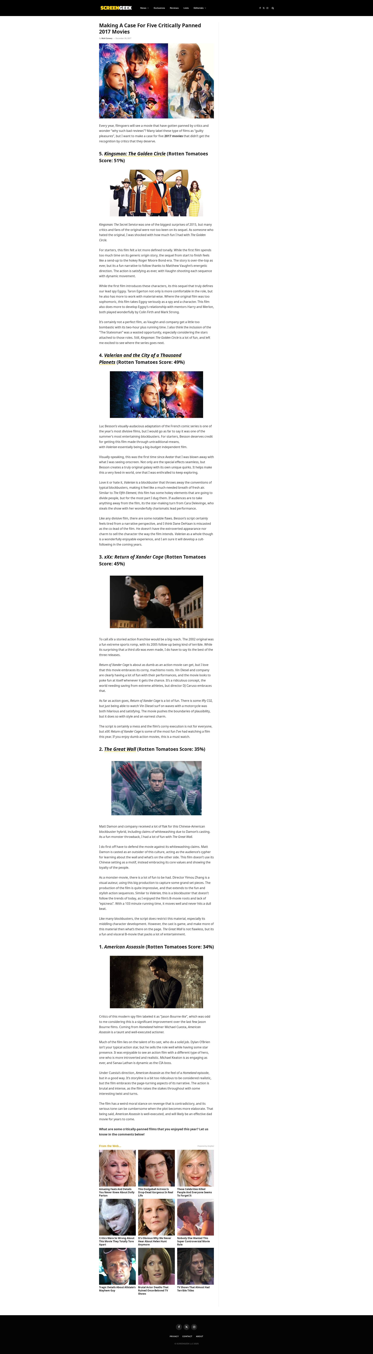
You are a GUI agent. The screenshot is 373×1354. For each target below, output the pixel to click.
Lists (186, 8)
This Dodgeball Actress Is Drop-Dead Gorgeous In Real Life (155, 1192)
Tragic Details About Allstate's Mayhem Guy (117, 1289)
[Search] (272, 8)
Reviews (174, 8)
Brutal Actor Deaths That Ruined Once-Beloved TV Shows (153, 1290)
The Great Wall (120, 749)
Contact (187, 1336)
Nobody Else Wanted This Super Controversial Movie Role (193, 1241)
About (199, 1336)
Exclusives (159, 8)
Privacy (174, 1336)
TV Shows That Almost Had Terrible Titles (193, 1289)
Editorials (199, 8)
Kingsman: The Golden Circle (135, 153)
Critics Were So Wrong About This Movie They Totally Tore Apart (116, 1241)
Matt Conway (107, 38)
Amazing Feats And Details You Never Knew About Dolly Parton (116, 1192)
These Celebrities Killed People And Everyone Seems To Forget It (194, 1192)
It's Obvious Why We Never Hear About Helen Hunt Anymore (154, 1241)
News (143, 8)
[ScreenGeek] (116, 8)
